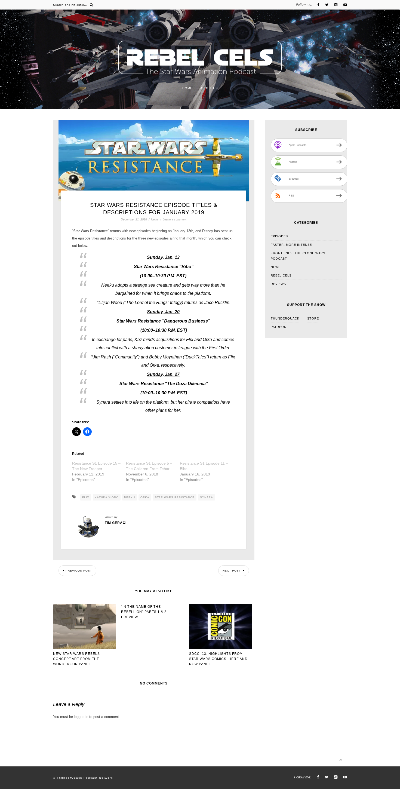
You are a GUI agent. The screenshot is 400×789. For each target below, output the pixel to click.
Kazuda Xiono (107, 497)
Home (187, 88)
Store (313, 318)
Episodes (279, 236)
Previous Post (79, 570)
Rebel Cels (281, 275)
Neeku (129, 497)
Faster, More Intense (291, 244)
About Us (209, 88)
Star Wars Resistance (175, 497)
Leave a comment (174, 219)
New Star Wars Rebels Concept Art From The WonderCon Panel (76, 659)
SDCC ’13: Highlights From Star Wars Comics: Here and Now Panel (218, 659)
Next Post (232, 570)
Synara (206, 497)
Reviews (278, 283)
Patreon (279, 327)
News (155, 219)
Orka (144, 497)
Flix (85, 497)
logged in (81, 717)
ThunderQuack (285, 318)
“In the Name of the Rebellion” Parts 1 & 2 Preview (144, 612)
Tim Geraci (116, 522)
